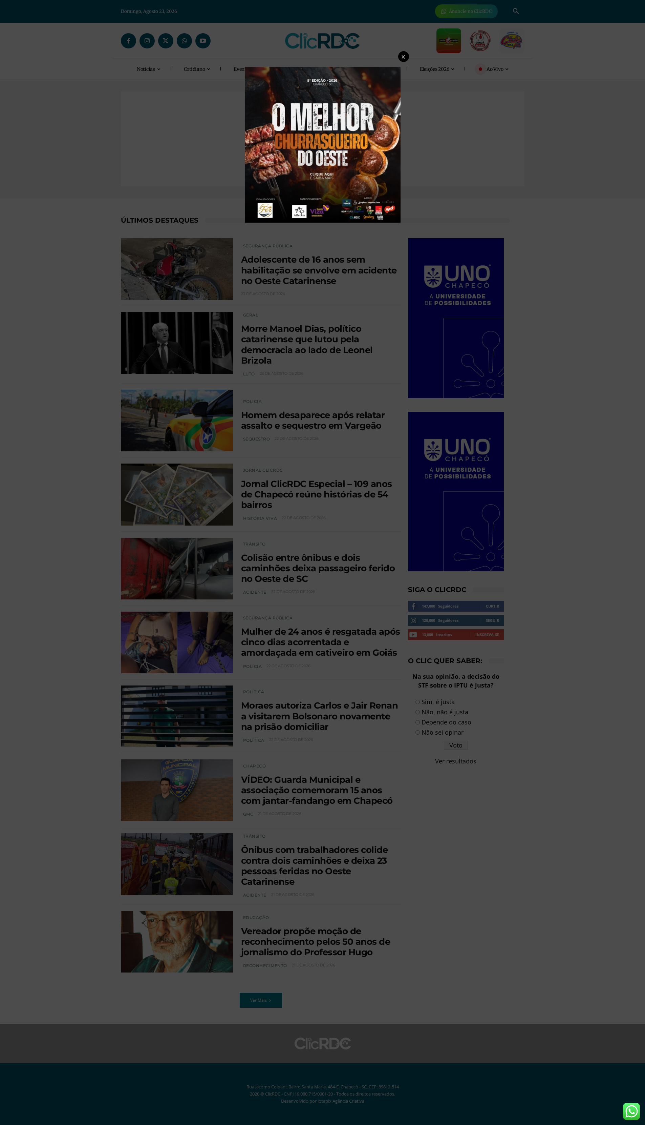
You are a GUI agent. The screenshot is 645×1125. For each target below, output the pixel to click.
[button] (403, 56)
